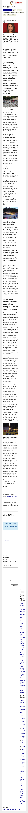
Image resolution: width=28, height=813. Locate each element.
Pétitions (13, 14)
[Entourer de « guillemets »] (13, 565)
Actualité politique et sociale (22, 702)
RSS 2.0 (5, 811)
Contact (19, 809)
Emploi (23, 746)
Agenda (14, 10)
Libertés (23, 749)
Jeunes (23, 766)
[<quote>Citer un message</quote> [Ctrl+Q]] (11, 565)
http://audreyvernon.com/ (13, 496)
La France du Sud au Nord (22, 711)
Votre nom (5, 537)
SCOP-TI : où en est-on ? (22, 619)
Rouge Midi (9, 6)
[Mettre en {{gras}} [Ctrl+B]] (4, 565)
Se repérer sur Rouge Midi (22, 801)
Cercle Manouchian (20, 12)
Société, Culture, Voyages (22, 791)
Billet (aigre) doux (21, 785)
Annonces (19, 10)
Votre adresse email (8, 544)
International (23, 706)
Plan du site (6, 809)
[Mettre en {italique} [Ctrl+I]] (6, 565)
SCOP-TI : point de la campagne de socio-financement (23, 611)
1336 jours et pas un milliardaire (22, 643)
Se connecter (6, 540)
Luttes (21, 715)
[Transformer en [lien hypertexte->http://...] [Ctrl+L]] (9, 565)
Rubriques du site (7, 10)
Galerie (8, 14)
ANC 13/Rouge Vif (22, 779)
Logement (23, 759)
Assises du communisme (9, 12)
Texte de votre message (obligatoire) (9, 556)
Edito (5, 14)
